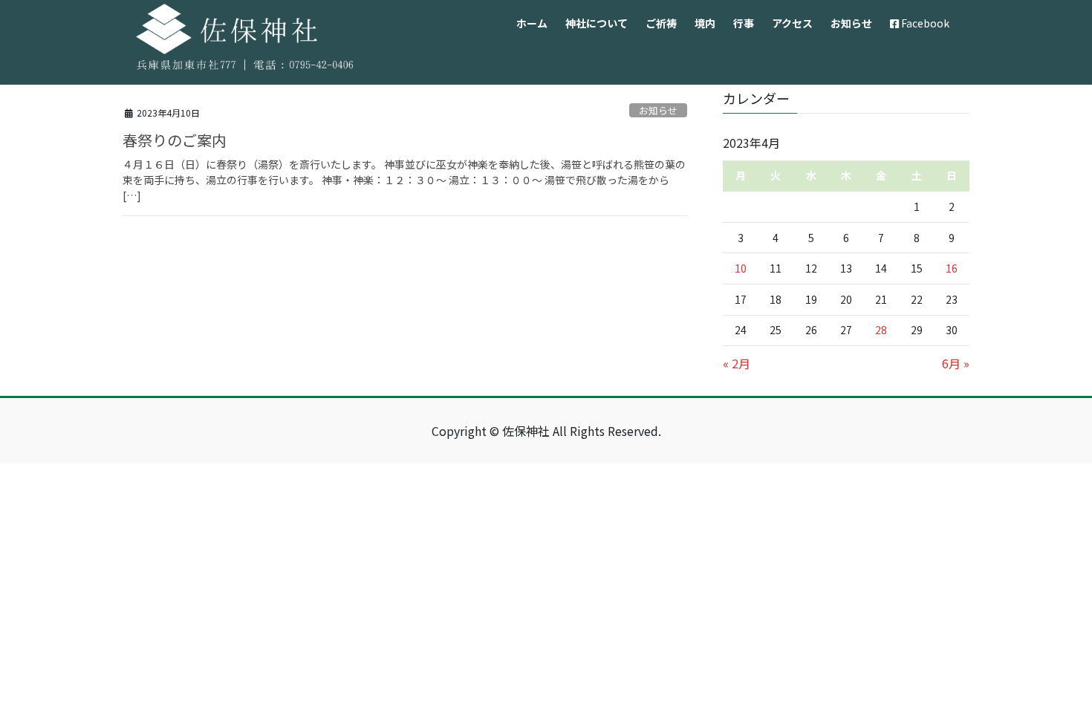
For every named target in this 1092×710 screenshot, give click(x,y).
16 (952, 268)
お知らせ (658, 110)
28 (881, 329)
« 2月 (736, 363)
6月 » (955, 363)
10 (741, 268)
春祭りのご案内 (175, 140)
